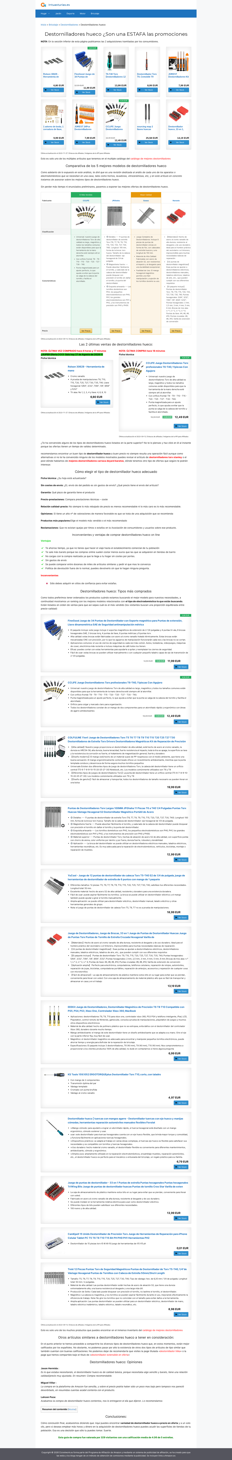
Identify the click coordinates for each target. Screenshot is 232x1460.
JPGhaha (116, 200)
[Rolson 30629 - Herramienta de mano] (53, 61)
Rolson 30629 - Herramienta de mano (51, 75)
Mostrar (72, 1409)
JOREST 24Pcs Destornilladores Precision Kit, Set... (84, 128)
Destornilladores (69, 24)
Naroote (176, 200)
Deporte (71, 13)
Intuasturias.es (59, 4)
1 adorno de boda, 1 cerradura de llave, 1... (53, 128)
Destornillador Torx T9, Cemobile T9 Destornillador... (147, 75)
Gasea (146, 200)
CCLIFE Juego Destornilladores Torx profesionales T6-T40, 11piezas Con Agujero (167, 367)
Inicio (43, 24)
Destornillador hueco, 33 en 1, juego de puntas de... (176, 128)
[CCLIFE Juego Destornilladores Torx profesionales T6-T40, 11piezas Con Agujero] (116, 113)
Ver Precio (85, 331)
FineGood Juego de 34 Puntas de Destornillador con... (85, 75)
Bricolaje (95, 13)
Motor (83, 13)
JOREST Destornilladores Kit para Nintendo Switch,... (178, 75)
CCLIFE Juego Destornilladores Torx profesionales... (116, 128)
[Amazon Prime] (60, 81)
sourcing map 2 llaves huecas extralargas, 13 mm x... (146, 128)
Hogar (44, 13)
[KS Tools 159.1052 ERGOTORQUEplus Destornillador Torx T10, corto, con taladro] (54, 1075)
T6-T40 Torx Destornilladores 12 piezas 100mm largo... (116, 75)
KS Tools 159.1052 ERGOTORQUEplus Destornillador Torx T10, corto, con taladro (114, 1074)
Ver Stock (55, 90)
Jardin (58, 13)
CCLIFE (86, 200)
